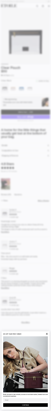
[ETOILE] (9, 5)
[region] (6, 184)
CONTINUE (25, 405)
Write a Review (44, 200)
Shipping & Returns (10, 155)
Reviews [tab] (6, 195)
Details (4, 145)
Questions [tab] (18, 195)
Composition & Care (10, 150)
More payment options (26, 120)
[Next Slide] (8, 184)
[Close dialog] (47, 334)
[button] (5, 75)
